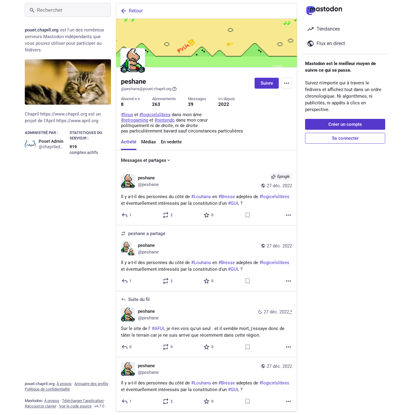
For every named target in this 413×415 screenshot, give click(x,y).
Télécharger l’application (83, 400)
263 (156, 104)
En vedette (171, 142)
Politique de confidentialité (47, 389)
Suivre (267, 83)
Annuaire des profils (91, 383)
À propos (64, 383)
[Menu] (286, 83)
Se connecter (345, 138)
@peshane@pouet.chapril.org (146, 89)
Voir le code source (75, 406)
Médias (148, 142)
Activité (128, 142)
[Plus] (288, 215)
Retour (136, 11)
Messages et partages (143, 160)
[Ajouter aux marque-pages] (247, 215)
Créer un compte (345, 124)
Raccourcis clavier (40, 406)
